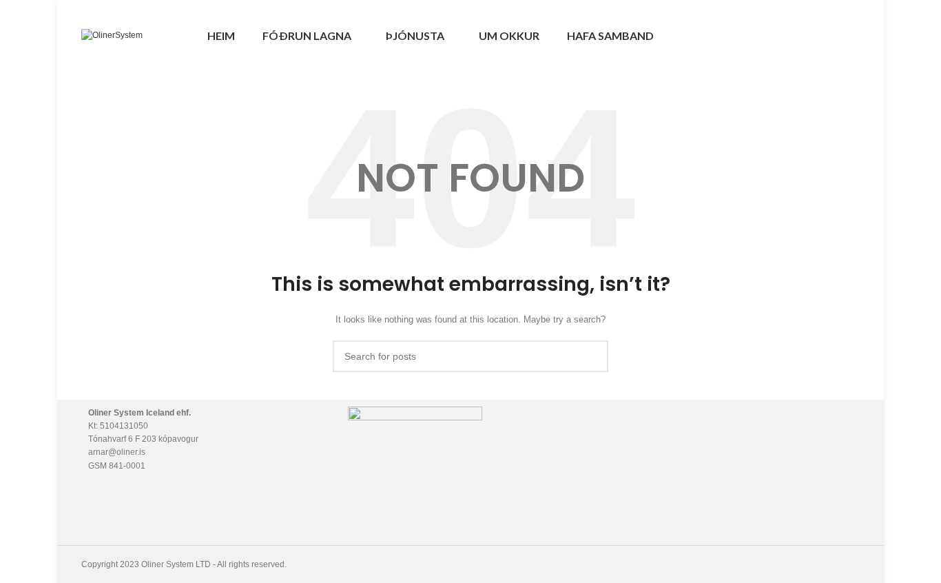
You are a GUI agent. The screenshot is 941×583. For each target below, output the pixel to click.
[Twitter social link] (836, 36)
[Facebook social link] (820, 36)
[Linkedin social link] (852, 36)
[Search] (794, 36)
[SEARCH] (592, 356)
